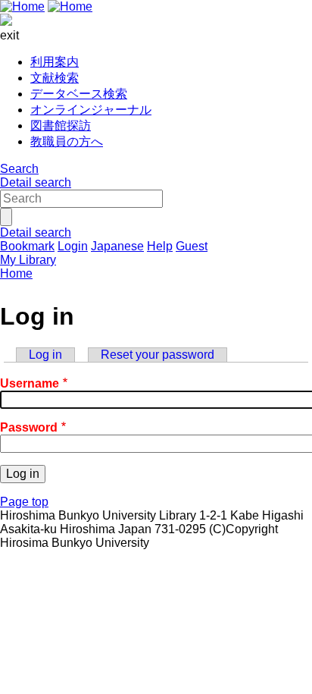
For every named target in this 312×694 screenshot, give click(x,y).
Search (19, 168)
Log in (45, 354)
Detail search (35, 182)
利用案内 (54, 61)
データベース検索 (78, 93)
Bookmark (27, 246)
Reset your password (157, 354)
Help (160, 246)
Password (29, 427)
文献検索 (54, 77)
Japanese (117, 246)
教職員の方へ (66, 141)
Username (29, 383)
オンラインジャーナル (90, 109)
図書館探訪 (60, 125)
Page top (24, 501)
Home (16, 273)
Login (73, 246)
